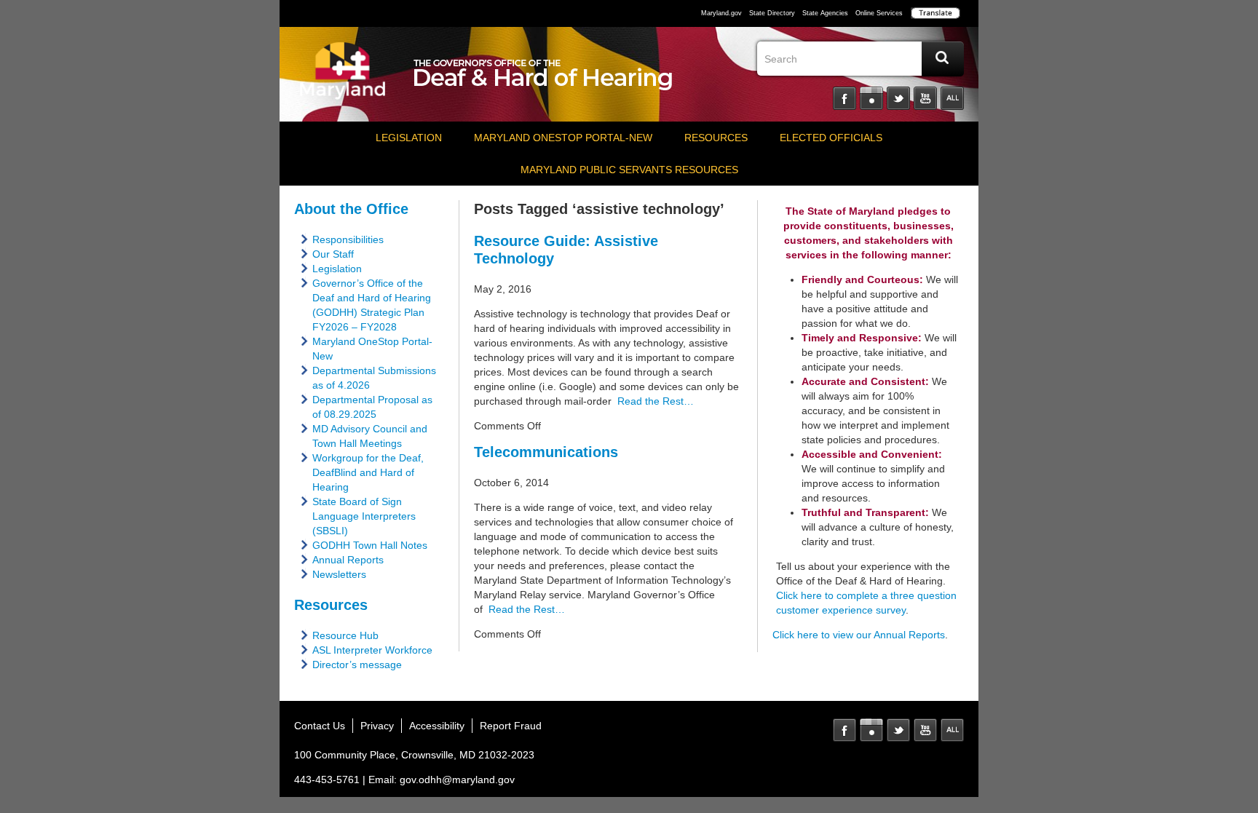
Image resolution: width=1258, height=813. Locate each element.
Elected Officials (831, 137)
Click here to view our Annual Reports (858, 635)
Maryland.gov (721, 13)
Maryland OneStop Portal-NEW (563, 137)
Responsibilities (348, 239)
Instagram (871, 98)
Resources (716, 137)
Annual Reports (348, 560)
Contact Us (319, 725)
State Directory (772, 13)
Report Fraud (511, 725)
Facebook (844, 98)
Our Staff (333, 254)
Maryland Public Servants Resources (629, 169)
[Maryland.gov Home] (343, 77)
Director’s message (357, 664)
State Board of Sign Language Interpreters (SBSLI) (364, 516)
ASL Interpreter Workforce (372, 650)
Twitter (898, 98)
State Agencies (825, 13)
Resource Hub (345, 635)
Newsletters (339, 574)
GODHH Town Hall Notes (369, 545)
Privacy (377, 725)
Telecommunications (546, 452)
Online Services (879, 13)
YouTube (925, 98)
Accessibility (436, 725)
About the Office (351, 209)
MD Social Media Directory (952, 730)
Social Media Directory (952, 98)
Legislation (409, 137)
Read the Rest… (653, 401)
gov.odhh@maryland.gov (457, 779)
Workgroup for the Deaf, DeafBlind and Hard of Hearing (368, 472)
